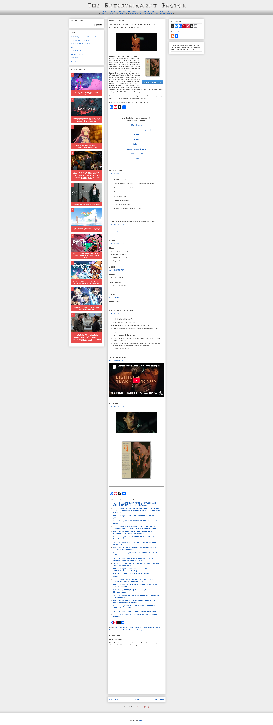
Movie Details (136, 125)
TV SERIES (132, 11)
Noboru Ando (118, 630)
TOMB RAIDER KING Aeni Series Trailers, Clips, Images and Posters (86, 308)
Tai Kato (126, 630)
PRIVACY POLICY (77, 54)
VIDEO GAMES (166, 13)
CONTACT (74, 58)
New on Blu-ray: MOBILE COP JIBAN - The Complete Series (134, 611)
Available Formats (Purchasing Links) (136, 130)
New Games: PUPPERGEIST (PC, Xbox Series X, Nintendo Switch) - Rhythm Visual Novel (87, 282)
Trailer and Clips (136, 154)
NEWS (104, 11)
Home (137, 699)
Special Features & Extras (136, 149)
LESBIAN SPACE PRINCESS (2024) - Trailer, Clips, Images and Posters (86, 93)
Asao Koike (119, 627)
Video (136, 135)
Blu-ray (115, 231)
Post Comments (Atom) (141, 707)
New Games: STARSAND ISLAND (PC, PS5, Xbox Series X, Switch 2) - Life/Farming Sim (86, 229)
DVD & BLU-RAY (107, 13)
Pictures (136, 158)
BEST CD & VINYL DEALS (80, 40)
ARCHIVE (74, 47)
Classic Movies (134, 627)
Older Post (159, 699)
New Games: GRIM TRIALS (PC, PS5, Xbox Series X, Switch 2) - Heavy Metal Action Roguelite (86, 255)
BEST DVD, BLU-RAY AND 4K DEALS (83, 37)
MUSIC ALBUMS (151, 13)
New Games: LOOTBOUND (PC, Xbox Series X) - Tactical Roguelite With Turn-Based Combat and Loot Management (86, 119)
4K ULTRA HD (121, 13)
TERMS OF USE (76, 51)
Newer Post (114, 699)
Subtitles (136, 144)
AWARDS (112, 11)
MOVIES (122, 11)
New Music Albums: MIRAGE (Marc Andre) (87, 204)
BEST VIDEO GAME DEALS (80, 44)
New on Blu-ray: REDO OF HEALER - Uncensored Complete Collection (86, 146)
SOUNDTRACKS (136, 13)
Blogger (140, 720)
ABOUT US (74, 61)
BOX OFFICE (165, 11)
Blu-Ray (125, 627)
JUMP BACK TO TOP (116, 174)
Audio (136, 139)
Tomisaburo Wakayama (137, 630)
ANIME (154, 11)
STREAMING (144, 11)
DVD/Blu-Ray (143, 627)
